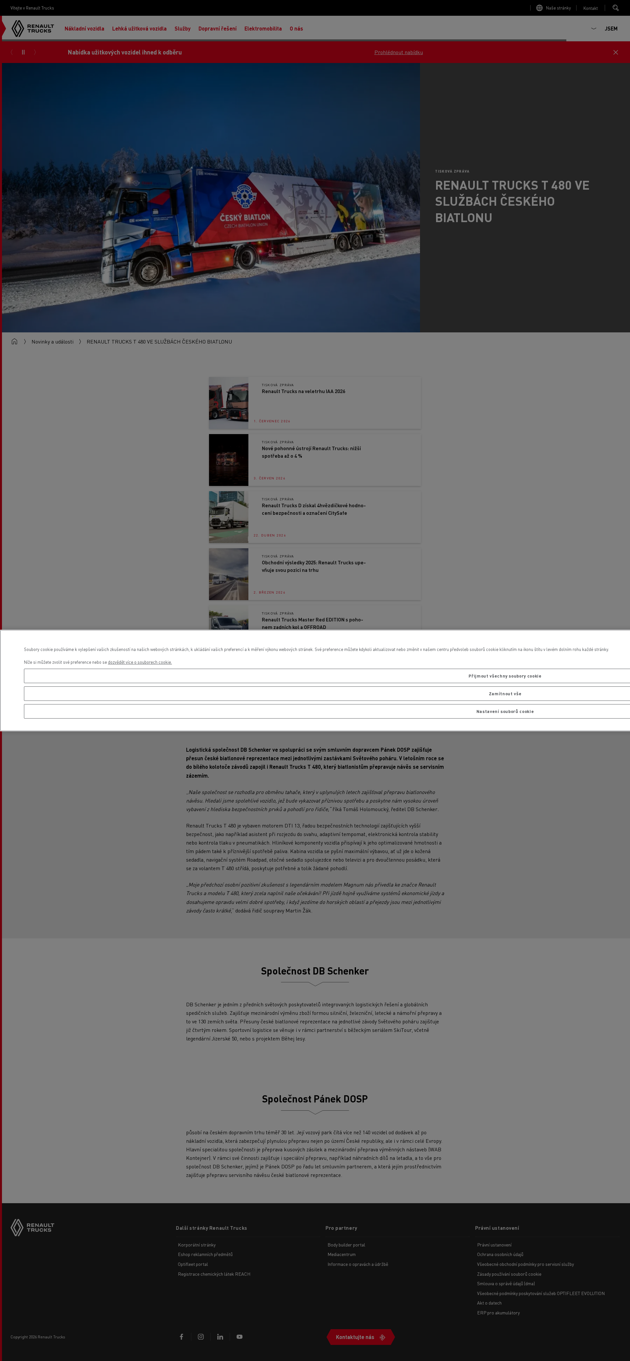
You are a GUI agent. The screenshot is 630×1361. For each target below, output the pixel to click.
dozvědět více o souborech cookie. (140, 662)
